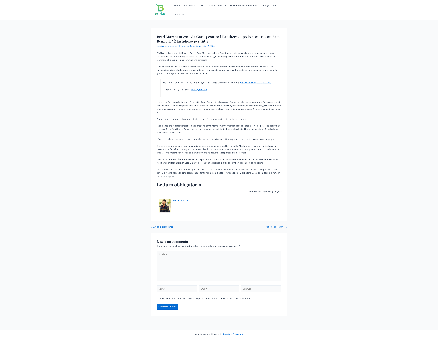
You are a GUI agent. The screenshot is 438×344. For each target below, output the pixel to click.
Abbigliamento (269, 5)
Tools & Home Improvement (244, 5)
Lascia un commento (167, 46)
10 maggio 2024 (199, 89)
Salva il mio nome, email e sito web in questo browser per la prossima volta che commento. (205, 298)
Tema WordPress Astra (233, 334)
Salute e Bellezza (217, 5)
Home (177, 5)
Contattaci (179, 14)
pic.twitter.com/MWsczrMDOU (255, 82)
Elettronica (189, 5)
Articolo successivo (276, 227)
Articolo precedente (162, 227)
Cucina (202, 5)
